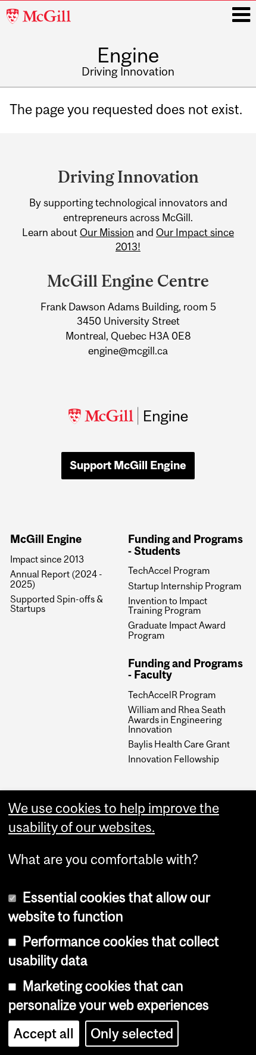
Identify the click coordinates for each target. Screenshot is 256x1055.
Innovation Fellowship (173, 759)
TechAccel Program (169, 570)
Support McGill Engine (128, 465)
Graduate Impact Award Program (177, 630)
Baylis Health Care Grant (179, 744)
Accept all (44, 1033)
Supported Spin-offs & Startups (56, 604)
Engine (128, 55)
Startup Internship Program (184, 586)
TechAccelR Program (172, 694)
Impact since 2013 (47, 559)
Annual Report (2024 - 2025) (56, 579)
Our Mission (107, 232)
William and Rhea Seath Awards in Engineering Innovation (177, 719)
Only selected (131, 1033)
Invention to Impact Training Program (167, 606)
